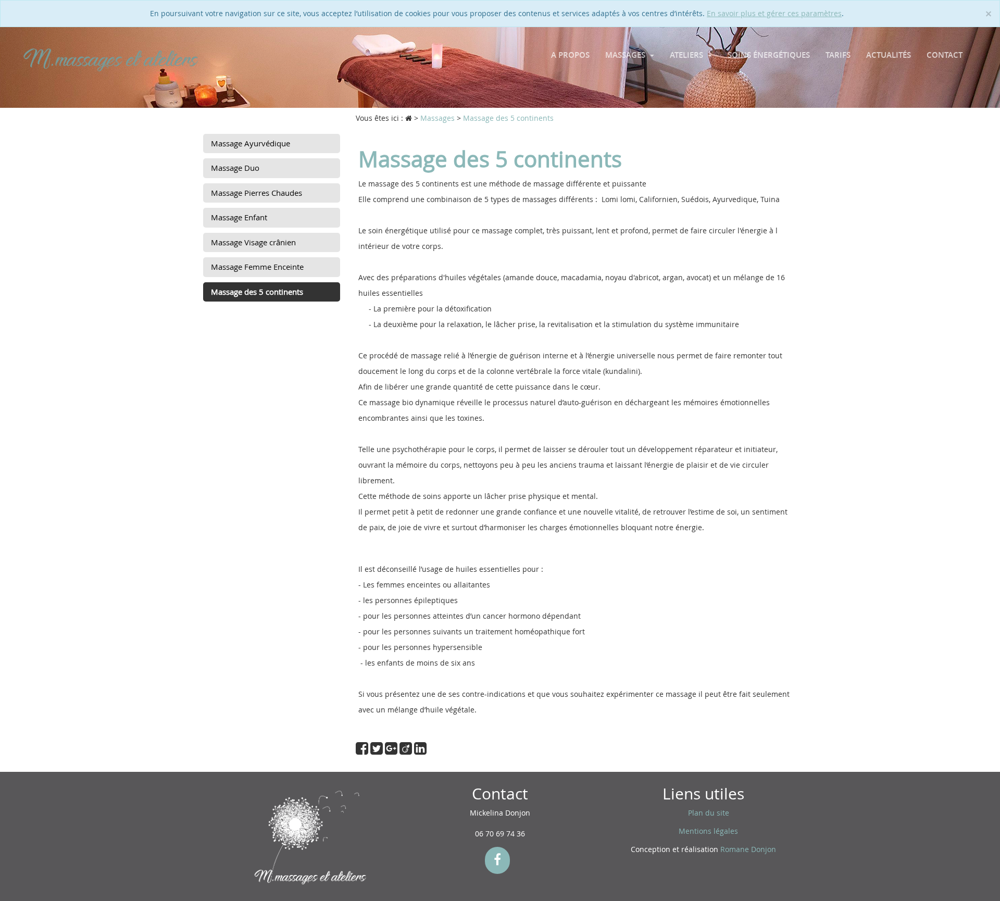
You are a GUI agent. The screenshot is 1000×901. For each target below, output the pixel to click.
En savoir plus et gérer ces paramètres (774, 13)
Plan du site (708, 813)
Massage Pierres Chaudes (256, 192)
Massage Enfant (239, 217)
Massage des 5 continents (257, 291)
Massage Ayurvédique (250, 143)
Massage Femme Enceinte (257, 266)
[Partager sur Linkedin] (420, 751)
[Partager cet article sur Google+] (392, 751)
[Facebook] (497, 860)
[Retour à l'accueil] (110, 59)
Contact (945, 54)
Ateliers (687, 54)
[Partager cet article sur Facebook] (363, 751)
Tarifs (838, 54)
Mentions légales (708, 831)
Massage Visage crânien (253, 242)
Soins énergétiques (769, 54)
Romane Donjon (748, 849)
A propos (570, 54)
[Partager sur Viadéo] (406, 751)
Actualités (888, 54)
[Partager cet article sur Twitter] (377, 751)
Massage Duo (235, 167)
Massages (626, 54)
